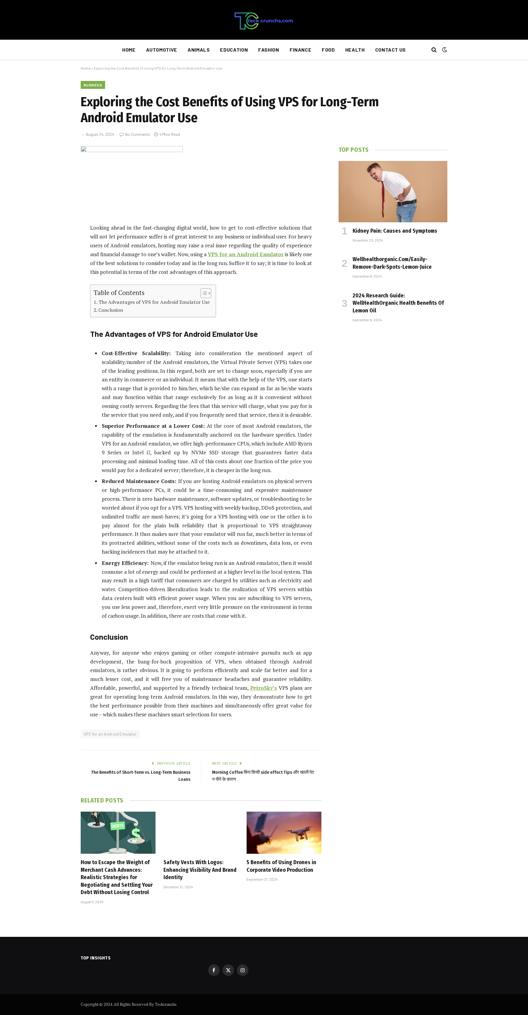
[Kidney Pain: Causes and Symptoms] (393, 191)
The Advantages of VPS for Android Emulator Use (154, 302)
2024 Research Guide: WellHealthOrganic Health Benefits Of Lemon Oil (398, 303)
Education (234, 50)
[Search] (434, 50)
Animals (199, 50)
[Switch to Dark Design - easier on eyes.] (444, 50)
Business (93, 85)
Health (355, 50)
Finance (300, 50)
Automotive (161, 50)
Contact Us (390, 50)
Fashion (268, 50)
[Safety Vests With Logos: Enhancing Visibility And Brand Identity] (200, 833)
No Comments (137, 134)
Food (328, 50)
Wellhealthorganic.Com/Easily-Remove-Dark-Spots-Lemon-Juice (392, 263)
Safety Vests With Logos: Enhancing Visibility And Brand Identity (200, 870)
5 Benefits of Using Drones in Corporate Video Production (281, 866)
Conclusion (110, 310)
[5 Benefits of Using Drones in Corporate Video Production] (284, 833)
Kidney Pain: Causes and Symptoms (395, 230)
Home (129, 50)
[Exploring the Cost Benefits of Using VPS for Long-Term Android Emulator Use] (132, 150)
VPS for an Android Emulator (110, 734)
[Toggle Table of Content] (203, 293)
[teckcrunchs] (264, 20)
